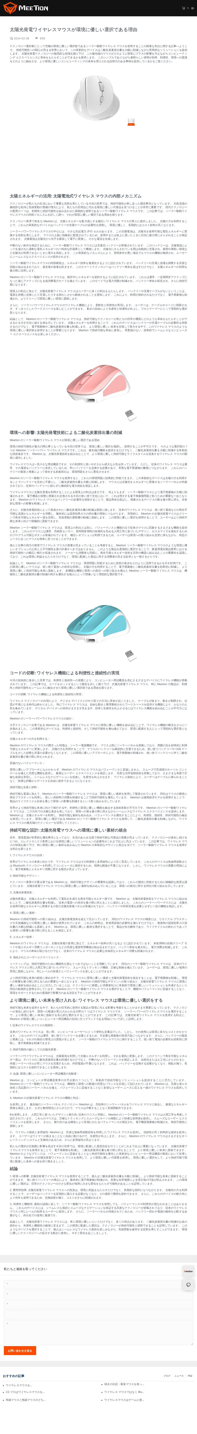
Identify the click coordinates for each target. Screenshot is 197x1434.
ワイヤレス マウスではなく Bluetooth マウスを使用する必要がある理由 (124, 1391)
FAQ (190, 1375)
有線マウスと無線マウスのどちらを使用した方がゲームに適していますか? (26, 1399)
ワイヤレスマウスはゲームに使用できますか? (124, 1399)
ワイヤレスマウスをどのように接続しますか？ (19, 1385)
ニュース (179, 1375)
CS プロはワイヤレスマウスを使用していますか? (26, 1391)
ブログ (167, 1375)
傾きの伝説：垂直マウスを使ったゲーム (124, 1384)
